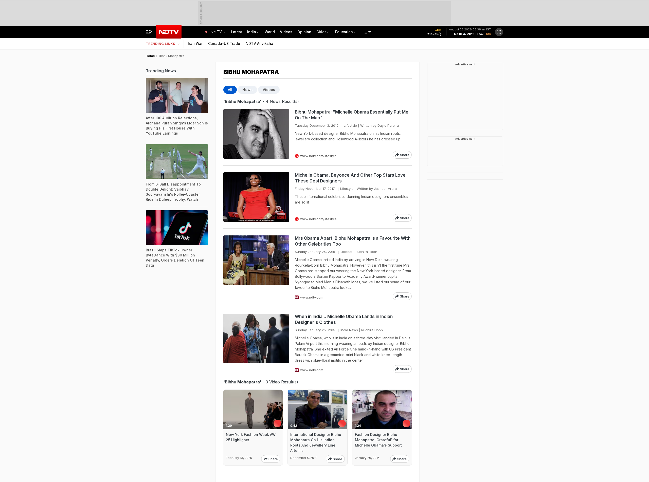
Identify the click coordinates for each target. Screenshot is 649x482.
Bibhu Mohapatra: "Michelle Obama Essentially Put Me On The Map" (351, 114)
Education (344, 32)
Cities (321, 32)
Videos (286, 32)
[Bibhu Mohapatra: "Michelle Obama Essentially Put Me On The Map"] (256, 134)
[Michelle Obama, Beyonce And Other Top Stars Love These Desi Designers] (256, 197)
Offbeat (346, 252)
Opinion (304, 32)
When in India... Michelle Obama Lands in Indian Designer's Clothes (344, 319)
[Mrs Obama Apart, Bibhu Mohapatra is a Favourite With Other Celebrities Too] (256, 267)
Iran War (195, 43)
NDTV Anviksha (259, 43)
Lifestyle (350, 125)
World (270, 32)
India (251, 32)
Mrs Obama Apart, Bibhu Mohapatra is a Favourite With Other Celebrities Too (352, 241)
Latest (236, 32)
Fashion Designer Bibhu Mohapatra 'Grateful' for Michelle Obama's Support (378, 439)
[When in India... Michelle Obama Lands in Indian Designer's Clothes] (256, 343)
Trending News (161, 70)
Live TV (215, 32)
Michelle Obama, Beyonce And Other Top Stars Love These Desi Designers (350, 178)
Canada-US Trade (224, 43)
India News (349, 330)
